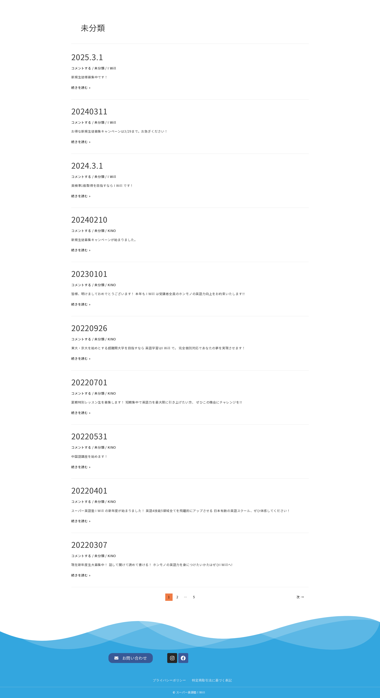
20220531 (89, 436)
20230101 (89, 273)
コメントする (81, 68)
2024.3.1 (87, 165)
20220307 (89, 544)
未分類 (99, 68)
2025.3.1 (87, 57)
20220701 (89, 382)
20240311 (89, 111)
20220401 (89, 490)
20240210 (89, 219)
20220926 (89, 327)
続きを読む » (81, 87)
